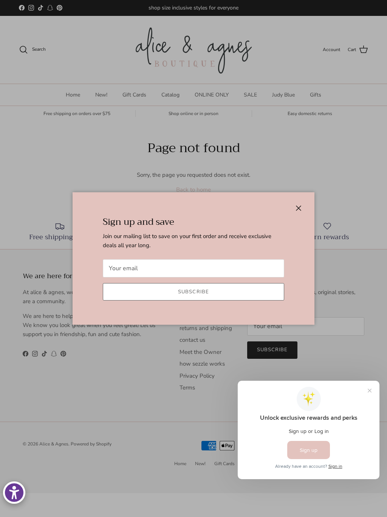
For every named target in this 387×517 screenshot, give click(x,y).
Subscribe (193, 291)
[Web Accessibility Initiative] (14, 492)
